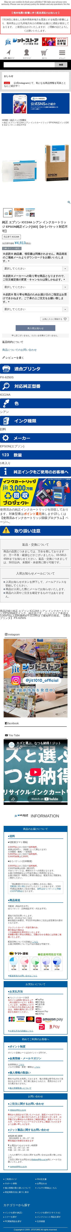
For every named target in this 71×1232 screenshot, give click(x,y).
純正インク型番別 (18, 120)
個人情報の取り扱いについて (18, 1188)
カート (44, 58)
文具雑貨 (41, 1221)
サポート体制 (11, 1183)
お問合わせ (42, 1183)
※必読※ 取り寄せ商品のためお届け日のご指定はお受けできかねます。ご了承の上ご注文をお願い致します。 (35, 298)
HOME (5, 120)
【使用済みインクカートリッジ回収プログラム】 (32, 518)
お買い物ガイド (9, 58)
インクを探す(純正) (13, 1213)
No (68, 4)
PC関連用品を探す (13, 1221)
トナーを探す (11, 1217)
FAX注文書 (42, 1179)
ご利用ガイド (11, 1179)
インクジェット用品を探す (49, 1217)
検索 (61, 65)
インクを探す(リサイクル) (48, 1213)
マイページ (27, 58)
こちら (35, 942)
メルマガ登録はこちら (47, 1188)
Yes (65, 4)
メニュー (62, 58)
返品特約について (12, 342)
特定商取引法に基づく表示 (17, 1192)
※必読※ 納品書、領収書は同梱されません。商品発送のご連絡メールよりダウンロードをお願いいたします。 (35, 257)
